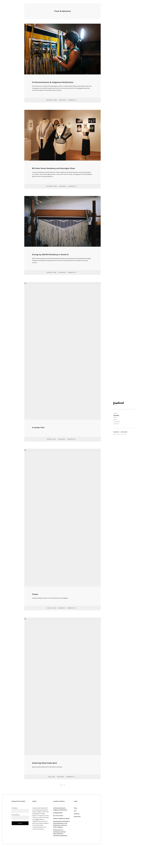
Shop (115, 419)
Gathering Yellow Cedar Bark (44, 763)
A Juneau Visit (38, 427)
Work (115, 417)
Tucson (35, 594)
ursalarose (62, 100)
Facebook (116, 432)
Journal (116, 415)
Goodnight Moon (57, 812)
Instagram (124, 432)
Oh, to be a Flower (58, 815)
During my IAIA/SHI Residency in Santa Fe (50, 254)
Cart (75, 811)
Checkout (76, 813)
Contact (116, 424)
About (115, 413)
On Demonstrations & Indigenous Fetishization (52, 82)
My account (77, 816)
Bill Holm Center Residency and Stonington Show (53, 168)
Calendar (116, 421)
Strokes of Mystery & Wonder (61, 818)
